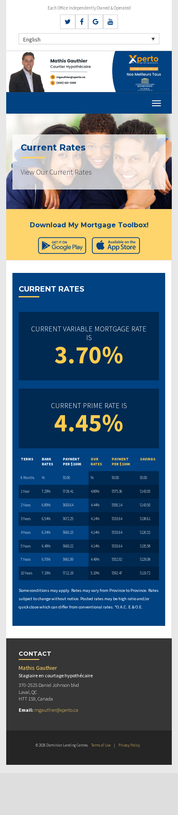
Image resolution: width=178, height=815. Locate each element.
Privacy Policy (129, 745)
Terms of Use (101, 745)
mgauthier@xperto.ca (56, 710)
